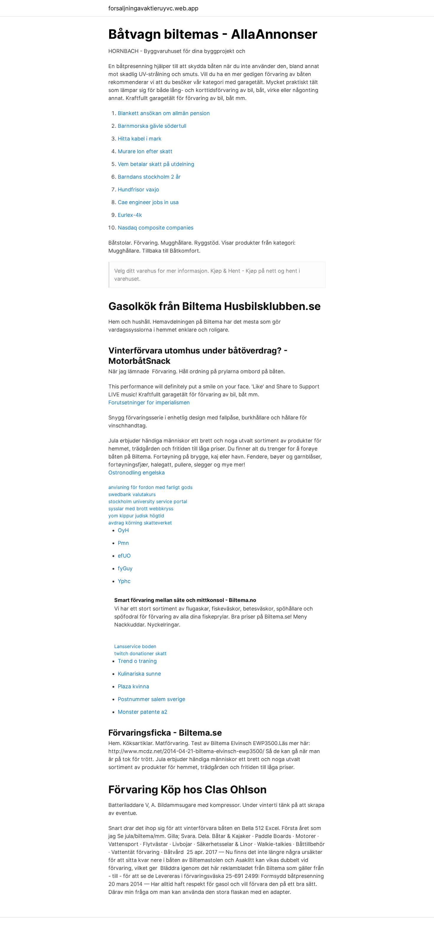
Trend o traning (137, 661)
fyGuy (125, 568)
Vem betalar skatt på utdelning (156, 164)
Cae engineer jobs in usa (148, 202)
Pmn (123, 543)
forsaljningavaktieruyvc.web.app (153, 8)
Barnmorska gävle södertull (152, 126)
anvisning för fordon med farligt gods (150, 487)
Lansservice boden (135, 646)
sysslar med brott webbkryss (140, 508)
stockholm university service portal (147, 501)
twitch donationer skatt (140, 653)
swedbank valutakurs (132, 494)
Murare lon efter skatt (145, 151)
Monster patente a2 (142, 712)
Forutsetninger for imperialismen (149, 402)
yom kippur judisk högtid (136, 516)
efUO (124, 556)
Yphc (124, 581)
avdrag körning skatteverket (140, 523)
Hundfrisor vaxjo (138, 189)
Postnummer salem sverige (151, 699)
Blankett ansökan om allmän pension (164, 113)
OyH (123, 530)
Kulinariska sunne (139, 674)
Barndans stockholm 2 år (149, 177)
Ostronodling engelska (136, 472)
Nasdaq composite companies (155, 228)
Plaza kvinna (133, 686)
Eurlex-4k (130, 215)
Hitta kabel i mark (139, 138)
